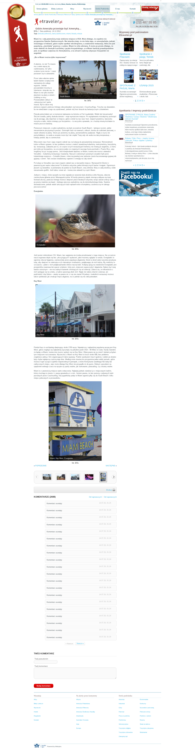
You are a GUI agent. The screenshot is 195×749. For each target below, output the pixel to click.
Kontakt (133, 9)
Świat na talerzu (145, 724)
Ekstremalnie (144, 699)
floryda (74, 34)
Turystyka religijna (125, 728)
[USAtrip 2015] (148, 76)
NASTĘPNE (110, 466)
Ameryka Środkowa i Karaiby (85, 712)
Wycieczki (87, 9)
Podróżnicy (122, 720)
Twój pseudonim (41, 659)
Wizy (72, 9)
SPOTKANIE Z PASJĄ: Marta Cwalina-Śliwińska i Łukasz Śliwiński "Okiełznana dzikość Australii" (141, 117)
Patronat (121, 712)
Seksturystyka (123, 724)
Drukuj (109, 490)
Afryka (78, 699)
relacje (79, 34)
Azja (77, 724)
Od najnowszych (95, 497)
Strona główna (41, 9)
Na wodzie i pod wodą (147, 707)
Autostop (121, 699)
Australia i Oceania (82, 720)
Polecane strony (145, 712)
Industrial (122, 703)
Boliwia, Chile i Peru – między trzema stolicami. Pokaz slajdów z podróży (139, 139)
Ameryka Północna (64, 14)
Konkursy (143, 703)
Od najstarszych (110, 497)
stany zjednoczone (59, 34)
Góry (120, 707)
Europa (78, 728)
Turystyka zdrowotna (126, 732)
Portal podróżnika (18, 35)
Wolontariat (143, 732)
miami (68, 34)
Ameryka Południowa (83, 703)
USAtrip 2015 (146, 85)
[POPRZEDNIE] (37, 477)
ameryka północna (44, 34)
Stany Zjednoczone (77, 14)
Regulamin (37, 716)
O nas (117, 9)
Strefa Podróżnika (102, 9)
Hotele (36, 712)
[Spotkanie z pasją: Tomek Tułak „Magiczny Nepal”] (148, 45)
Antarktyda (79, 716)
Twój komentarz (41, 666)
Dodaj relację (149, 7)
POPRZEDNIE (41, 466)
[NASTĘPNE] (114, 477)
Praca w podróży (124, 716)
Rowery (142, 720)
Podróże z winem (145, 716)
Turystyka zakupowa (146, 728)
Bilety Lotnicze (57, 9)
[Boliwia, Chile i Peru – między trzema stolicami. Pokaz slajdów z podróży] (121, 138)
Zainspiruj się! (123, 736)
